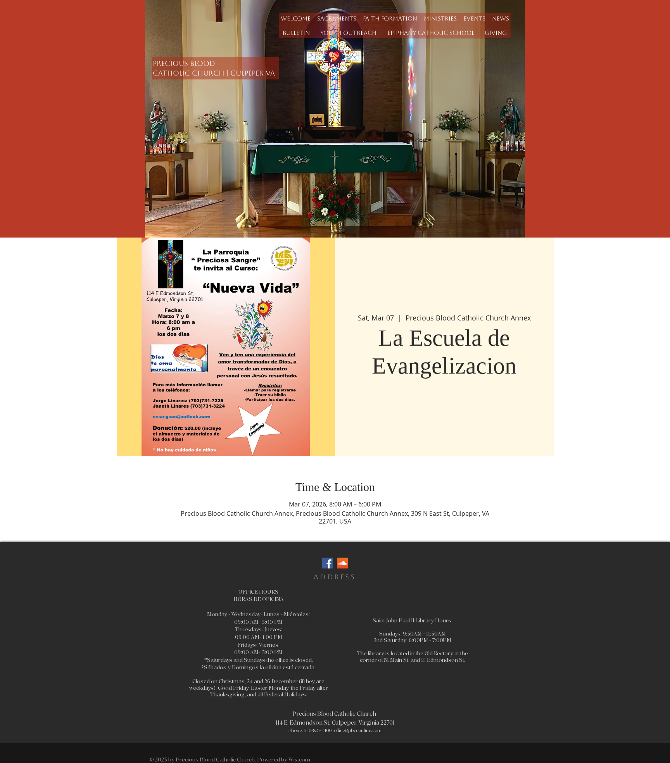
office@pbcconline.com (358, 731)
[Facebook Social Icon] (327, 563)
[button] (336, 18)
